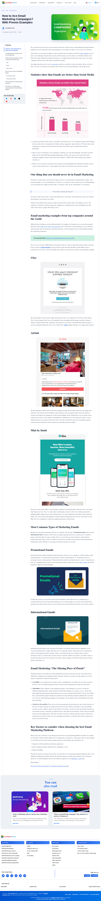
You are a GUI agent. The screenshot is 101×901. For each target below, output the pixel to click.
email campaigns (84, 53)
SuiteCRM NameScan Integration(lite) (10, 862)
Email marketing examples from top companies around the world (13, 58)
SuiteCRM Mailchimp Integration (9, 860)
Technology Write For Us (32, 848)
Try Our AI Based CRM (32, 851)
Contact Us (94, 875)
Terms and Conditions (94, 894)
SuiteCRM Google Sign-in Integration (10, 858)
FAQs (28, 853)
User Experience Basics (82, 848)
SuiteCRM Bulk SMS (6, 846)
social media (54, 64)
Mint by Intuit (9, 68)
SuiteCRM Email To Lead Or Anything (10, 855)
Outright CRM (33, 886)
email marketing (45, 247)
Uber (7, 62)
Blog (75, 2)
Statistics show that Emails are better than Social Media (13, 49)
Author (53, 865)
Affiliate (28, 846)
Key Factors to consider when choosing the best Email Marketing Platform (13, 88)
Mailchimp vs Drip (76, 758)
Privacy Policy (68, 894)
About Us (87, 875)
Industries (59, 2)
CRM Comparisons (56, 860)
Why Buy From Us (56, 853)
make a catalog (83, 562)
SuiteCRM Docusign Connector (9, 851)
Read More (15, 823)
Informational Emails (11, 78)
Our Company (62, 886)
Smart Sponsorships (56, 858)
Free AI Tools (68, 2)
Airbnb (7, 65)
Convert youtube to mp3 (82, 851)
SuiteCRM (41, 2)
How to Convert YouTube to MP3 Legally (86, 853)
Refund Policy (75, 894)
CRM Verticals (55, 862)
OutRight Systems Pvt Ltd (57, 897)
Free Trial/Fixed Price (84, 894)
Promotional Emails (10, 75)
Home (3, 10)
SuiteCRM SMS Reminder (8, 848)
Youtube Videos (55, 855)
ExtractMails (4, 886)
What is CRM (80, 846)
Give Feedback (30, 855)
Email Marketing (13, 10)
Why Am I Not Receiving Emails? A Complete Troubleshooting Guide (50, 766)
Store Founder (55, 846)
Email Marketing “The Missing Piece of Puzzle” (14, 82)
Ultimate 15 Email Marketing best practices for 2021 (60, 238)
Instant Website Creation (94, 886)
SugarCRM (50, 2)
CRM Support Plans (56, 851)
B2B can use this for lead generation (50, 226)
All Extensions (33, 2)
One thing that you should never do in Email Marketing (13, 54)
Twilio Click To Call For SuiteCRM (9, 853)
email (65, 325)
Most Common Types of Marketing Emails (13, 72)
